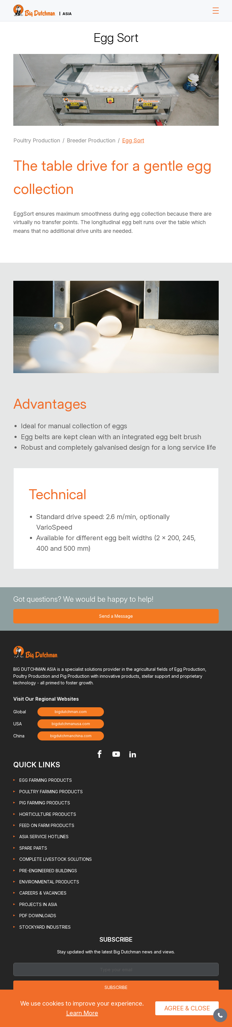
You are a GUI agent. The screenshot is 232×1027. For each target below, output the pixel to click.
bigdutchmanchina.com (71, 736)
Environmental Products (49, 881)
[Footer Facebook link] (99, 755)
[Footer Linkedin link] (133, 755)
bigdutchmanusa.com (71, 723)
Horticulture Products (47, 814)
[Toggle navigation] (216, 11)
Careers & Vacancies (42, 892)
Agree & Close (187, 1008)
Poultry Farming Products (51, 791)
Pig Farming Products (44, 802)
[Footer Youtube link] (116, 755)
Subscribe (116, 987)
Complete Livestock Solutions (55, 859)
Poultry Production (36, 140)
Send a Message (116, 616)
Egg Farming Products (45, 780)
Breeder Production (91, 140)
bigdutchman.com (71, 711)
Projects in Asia (38, 904)
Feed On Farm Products (46, 825)
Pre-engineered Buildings (48, 870)
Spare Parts (33, 848)
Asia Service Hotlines (44, 836)
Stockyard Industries (45, 927)
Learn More (82, 1013)
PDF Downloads (37, 915)
